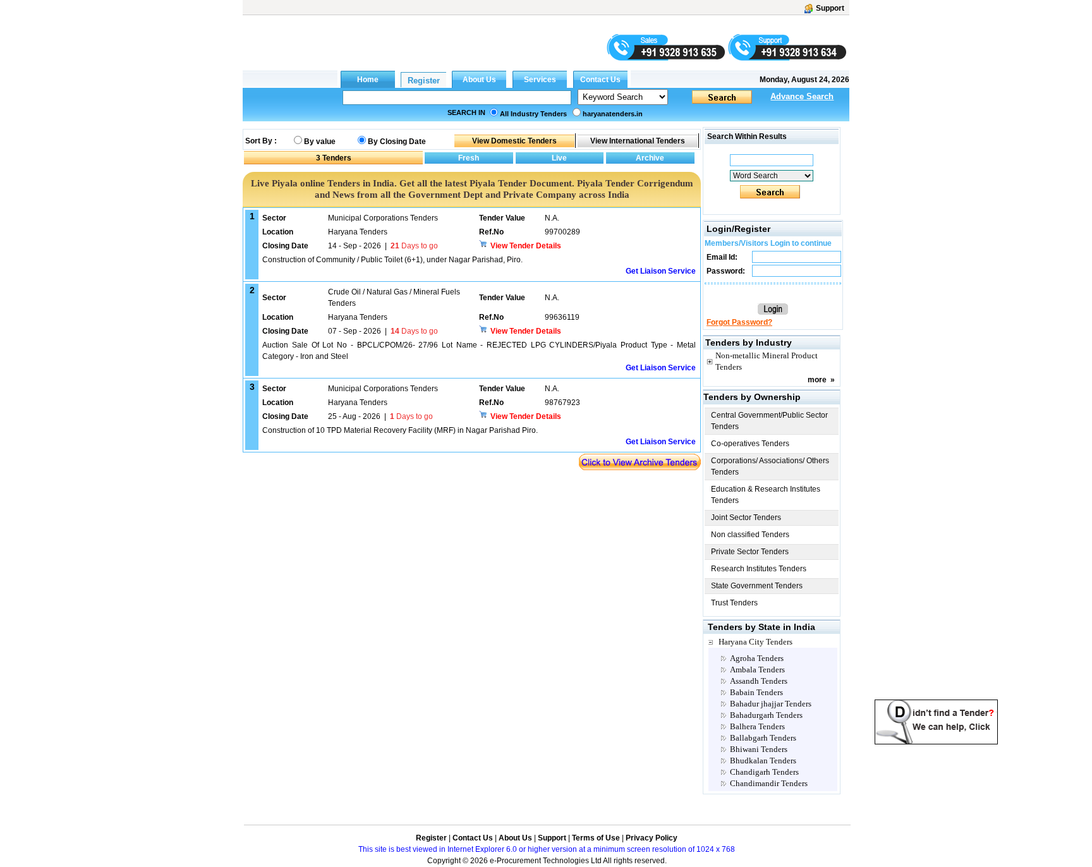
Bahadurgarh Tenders (766, 715)
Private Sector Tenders (750, 551)
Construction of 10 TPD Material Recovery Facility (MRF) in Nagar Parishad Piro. (400, 430)
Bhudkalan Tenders (763, 760)
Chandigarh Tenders (764, 772)
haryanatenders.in (613, 114)
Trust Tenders (734, 602)
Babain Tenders (756, 692)
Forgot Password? (739, 322)
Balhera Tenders (757, 726)
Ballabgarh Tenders (763, 738)
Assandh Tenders (758, 681)
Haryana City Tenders (755, 641)
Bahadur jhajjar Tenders (770, 703)
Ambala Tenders (757, 669)
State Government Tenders (757, 585)
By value (320, 141)
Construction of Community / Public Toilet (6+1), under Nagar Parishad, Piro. (392, 259)
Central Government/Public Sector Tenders (769, 421)
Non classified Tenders (750, 534)
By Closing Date (397, 141)
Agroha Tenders (757, 658)
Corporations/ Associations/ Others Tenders (770, 466)
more (817, 379)
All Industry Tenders (533, 114)
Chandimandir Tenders (769, 783)
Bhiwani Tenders (758, 749)
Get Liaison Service (661, 271)
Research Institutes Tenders (758, 568)
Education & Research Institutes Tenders (765, 495)
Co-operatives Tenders (750, 443)
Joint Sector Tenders (746, 517)
